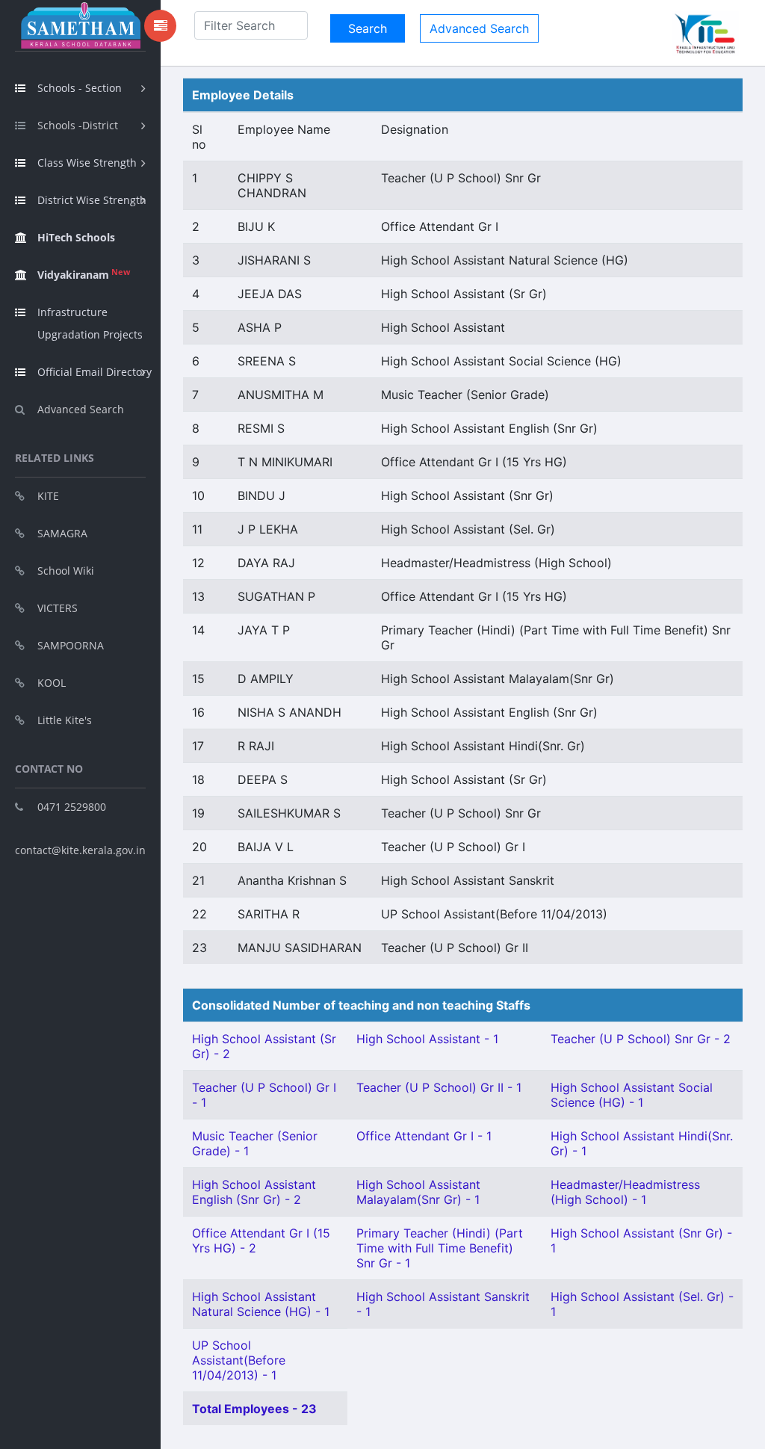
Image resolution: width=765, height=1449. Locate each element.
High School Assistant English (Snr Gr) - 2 (254, 1192)
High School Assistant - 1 (427, 1038)
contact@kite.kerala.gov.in (80, 850)
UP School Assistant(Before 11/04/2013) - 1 (238, 1360)
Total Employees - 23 (254, 1408)
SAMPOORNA (70, 645)
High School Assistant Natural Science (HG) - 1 (260, 1304)
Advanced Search (80, 409)
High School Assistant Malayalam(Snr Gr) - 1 (418, 1192)
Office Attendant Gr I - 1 (424, 1135)
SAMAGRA (62, 533)
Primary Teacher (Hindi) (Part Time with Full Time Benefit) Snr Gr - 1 (439, 1248)
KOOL (51, 683)
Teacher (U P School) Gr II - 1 (438, 1087)
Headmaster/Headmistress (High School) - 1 (625, 1192)
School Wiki (65, 570)
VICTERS (57, 608)
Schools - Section (79, 88)
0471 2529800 (71, 807)
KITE (48, 496)
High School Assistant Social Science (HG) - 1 (632, 1095)
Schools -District (77, 125)
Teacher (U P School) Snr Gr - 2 (641, 1038)
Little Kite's (64, 720)
